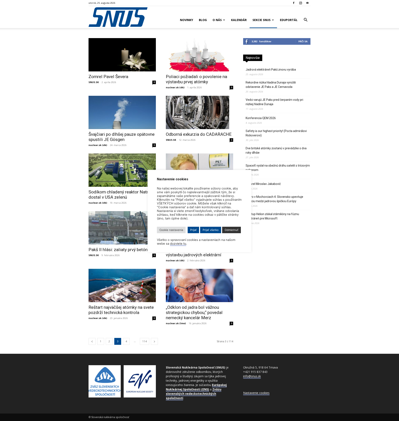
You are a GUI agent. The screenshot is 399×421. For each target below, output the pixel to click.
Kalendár (239, 20)
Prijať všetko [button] (211, 230)
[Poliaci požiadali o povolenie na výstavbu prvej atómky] (199, 54)
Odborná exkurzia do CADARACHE (199, 134)
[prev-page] (92, 341)
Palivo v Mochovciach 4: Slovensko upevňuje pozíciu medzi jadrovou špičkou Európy (274, 199)
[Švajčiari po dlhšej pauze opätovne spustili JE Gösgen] (122, 112)
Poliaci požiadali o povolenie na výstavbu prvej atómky (196, 79)
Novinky (186, 20)
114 (144, 341)
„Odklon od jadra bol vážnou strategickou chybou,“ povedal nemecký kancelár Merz (194, 312)
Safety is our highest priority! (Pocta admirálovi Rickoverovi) (276, 133)
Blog (203, 20)
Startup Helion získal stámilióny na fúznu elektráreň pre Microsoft (272, 216)
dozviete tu (178, 243)
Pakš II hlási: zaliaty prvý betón (118, 249)
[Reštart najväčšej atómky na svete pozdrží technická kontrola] (122, 285)
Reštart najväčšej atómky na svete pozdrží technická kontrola (121, 310)
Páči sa (303, 41)
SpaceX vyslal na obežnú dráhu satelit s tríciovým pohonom (278, 168)
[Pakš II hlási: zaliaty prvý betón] (122, 227)
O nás (217, 20)
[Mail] (307, 3)
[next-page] (154, 341)
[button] (305, 20)
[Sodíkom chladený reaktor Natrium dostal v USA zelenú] (122, 170)
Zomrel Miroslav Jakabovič (263, 184)
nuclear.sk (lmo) (176, 323)
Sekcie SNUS (261, 20)
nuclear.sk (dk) (175, 87)
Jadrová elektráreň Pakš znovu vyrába (271, 69)
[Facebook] (294, 3)
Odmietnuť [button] (231, 230)
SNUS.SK (94, 82)
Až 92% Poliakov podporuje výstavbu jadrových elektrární (193, 252)
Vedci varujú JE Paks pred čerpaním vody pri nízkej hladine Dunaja (274, 102)
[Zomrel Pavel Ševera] (122, 54)
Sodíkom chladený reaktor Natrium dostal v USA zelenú (122, 194)
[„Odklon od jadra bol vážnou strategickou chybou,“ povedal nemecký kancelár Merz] (199, 285)
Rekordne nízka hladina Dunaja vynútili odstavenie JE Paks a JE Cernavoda (271, 84)
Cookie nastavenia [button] (171, 230)
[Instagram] (300, 3)
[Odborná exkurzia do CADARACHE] (199, 112)
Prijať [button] (193, 230)
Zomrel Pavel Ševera (108, 76)
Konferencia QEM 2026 (261, 118)
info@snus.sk (252, 376)
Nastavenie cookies (256, 393)
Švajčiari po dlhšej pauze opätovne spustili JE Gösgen (122, 137)
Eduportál (289, 20)
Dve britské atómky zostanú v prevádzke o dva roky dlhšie (276, 150)
